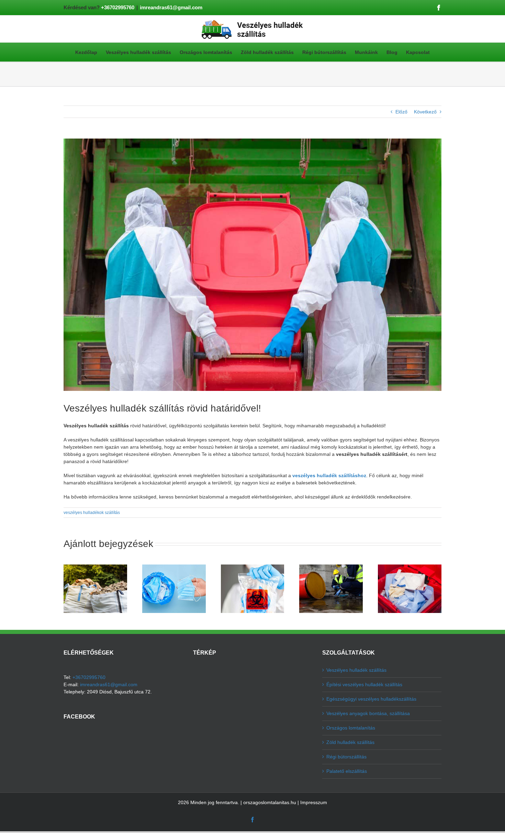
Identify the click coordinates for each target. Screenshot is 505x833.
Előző (401, 111)
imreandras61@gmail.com (171, 7)
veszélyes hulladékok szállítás (92, 512)
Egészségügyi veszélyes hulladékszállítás (371, 699)
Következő (425, 111)
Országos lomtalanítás (350, 728)
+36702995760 (117, 7)
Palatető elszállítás (346, 771)
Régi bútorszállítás (346, 756)
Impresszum (313, 802)
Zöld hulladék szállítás (350, 742)
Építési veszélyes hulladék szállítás (364, 684)
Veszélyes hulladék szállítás (356, 670)
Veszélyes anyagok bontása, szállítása (368, 713)
